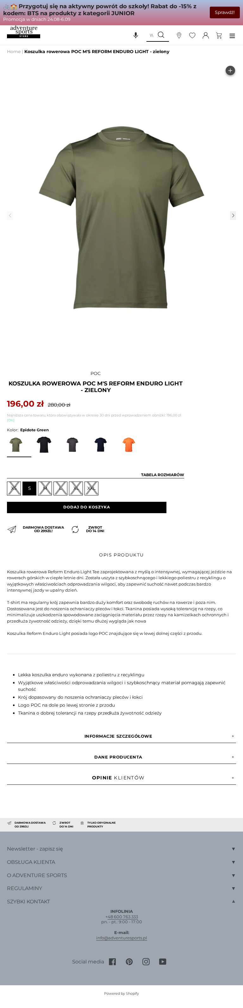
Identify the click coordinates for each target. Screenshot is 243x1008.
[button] (136, 35)
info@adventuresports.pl (121, 937)
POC (95, 373)
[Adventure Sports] (23, 32)
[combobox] (149, 35)
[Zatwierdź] (161, 35)
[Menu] (232, 34)
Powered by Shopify (121, 993)
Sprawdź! (225, 12)
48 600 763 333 (123, 916)
